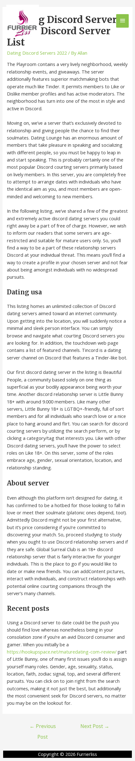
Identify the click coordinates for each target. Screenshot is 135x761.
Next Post (94, 726)
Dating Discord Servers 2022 (37, 53)
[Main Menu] (122, 21)
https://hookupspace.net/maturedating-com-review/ (61, 652)
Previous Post (43, 727)
